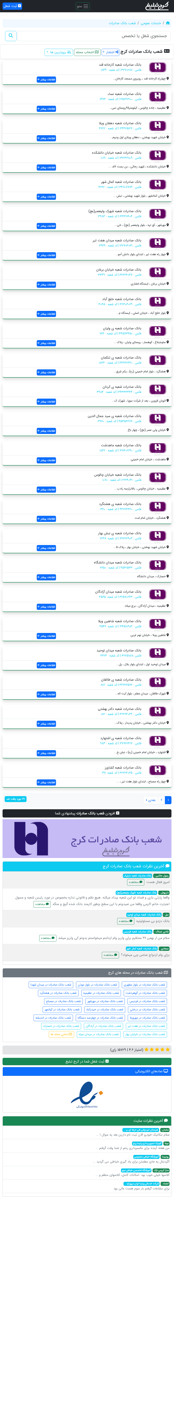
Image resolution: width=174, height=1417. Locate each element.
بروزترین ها (58, 52)
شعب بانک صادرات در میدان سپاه (99, 1034)
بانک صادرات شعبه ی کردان (122, 386)
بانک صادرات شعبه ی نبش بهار (119, 533)
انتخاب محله (85, 52)
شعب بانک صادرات (122, 23)
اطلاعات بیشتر (47, 80)
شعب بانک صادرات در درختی (147, 1009)
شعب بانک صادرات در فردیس (147, 1001)
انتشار (110, 52)
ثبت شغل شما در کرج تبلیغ (85, 1061)
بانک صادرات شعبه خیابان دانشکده (116, 152)
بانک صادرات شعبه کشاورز (123, 767)
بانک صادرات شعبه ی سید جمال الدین (114, 416)
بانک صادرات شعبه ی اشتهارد (120, 738)
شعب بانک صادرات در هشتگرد (58, 993)
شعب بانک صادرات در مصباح (63, 1001)
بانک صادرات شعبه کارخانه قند (120, 64)
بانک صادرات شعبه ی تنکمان (121, 357)
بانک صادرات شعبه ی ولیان (122, 328)
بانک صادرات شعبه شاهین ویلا (119, 621)
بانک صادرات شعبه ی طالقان (121, 679)
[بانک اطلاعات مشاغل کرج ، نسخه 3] (157, 6)
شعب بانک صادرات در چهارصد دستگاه (100, 1017)
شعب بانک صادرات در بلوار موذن (97, 984)
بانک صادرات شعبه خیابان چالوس (117, 474)
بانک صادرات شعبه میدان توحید (119, 650)
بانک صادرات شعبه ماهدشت (121, 445)
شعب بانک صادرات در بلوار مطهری (144, 984)
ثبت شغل (11, 6)
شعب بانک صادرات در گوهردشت (145, 993)
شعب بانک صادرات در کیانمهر (62, 1009)
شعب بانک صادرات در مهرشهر (105, 1001)
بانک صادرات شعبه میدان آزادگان (118, 591)
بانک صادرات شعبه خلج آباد (121, 299)
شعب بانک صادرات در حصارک (61, 1026)
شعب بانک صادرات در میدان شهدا (51, 984)
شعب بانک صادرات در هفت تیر (146, 1026)
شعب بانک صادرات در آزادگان (103, 1026)
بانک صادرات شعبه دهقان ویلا (120, 123)
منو (80, 6)
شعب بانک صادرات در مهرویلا (147, 1017)
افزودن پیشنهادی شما (85, 813)
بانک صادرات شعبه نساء (124, 94)
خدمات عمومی (151, 23)
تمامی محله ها (60, 1034)
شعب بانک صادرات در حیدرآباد (104, 1009)
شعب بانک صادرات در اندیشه (53, 1017)
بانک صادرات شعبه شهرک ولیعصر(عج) (114, 211)
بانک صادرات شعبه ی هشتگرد (120, 504)
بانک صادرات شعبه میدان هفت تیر (117, 240)
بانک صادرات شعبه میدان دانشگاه (117, 562)
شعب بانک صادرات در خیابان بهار (145, 1034)
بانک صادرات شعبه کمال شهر (121, 182)
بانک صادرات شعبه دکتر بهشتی (119, 709)
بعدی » (151, 800)
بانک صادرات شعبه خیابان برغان (118, 269)
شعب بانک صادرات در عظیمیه (101, 993)
